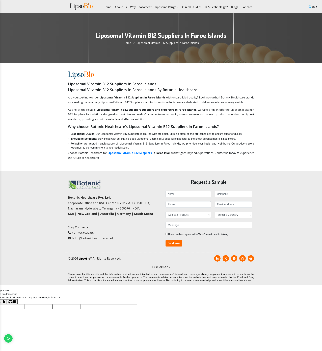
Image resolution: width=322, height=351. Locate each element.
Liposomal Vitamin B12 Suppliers (130, 153)
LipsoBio (85, 258)
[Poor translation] (12, 301)
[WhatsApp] (8, 338)
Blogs (234, 7)
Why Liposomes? (141, 7)
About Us (121, 7)
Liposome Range (166, 7)
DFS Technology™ (216, 7)
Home (107, 7)
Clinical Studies (192, 7)
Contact (246, 7)
